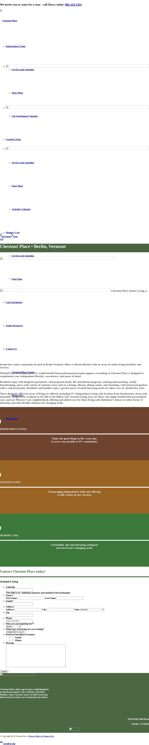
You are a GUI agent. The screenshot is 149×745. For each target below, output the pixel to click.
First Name (11, 598)
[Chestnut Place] (8, 20)
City (44, 609)
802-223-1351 (73, 4)
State (76, 609)
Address (10, 609)
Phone (18, 640)
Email (18, 637)
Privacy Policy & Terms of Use (41, 736)
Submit (4, 671)
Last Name (50, 598)
